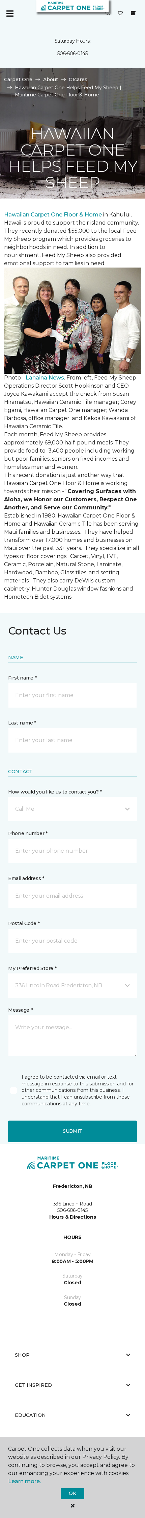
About (50, 79)
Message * (20, 1010)
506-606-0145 (72, 53)
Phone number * (28, 833)
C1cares (78, 79)
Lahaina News (45, 377)
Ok (72, 1493)
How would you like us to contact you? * (55, 791)
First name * (22, 677)
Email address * (26, 878)
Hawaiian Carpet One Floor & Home (53, 214)
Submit (72, 1131)
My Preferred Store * (32, 968)
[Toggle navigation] (9, 13)
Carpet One (18, 79)
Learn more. (24, 1481)
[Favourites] (120, 13)
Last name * (22, 722)
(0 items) (133, 13)
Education (30, 1415)
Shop (22, 1355)
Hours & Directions (72, 1217)
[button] (108, 13)
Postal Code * (23, 923)
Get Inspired (33, 1385)
